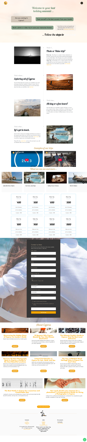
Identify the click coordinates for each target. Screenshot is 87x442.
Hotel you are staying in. (36, 295)
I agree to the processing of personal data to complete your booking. (43, 304)
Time (32, 279)
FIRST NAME (34, 250)
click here (31, 87)
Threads (43, 424)
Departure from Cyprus (35, 289)
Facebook (43, 422)
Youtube (43, 423)
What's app (27, 423)
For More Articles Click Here (43, 406)
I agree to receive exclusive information (40, 301)
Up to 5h (35, 280)
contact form (23, 141)
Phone (27, 424)
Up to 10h (41, 280)
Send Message (43, 312)
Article (14, 346)
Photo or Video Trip (35, 273)
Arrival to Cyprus (34, 284)
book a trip (70, 34)
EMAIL (32, 262)
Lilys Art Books (60, 423)
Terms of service (27, 429)
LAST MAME (34, 256)
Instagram (43, 421)
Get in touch (36, 136)
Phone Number (34, 267)
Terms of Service (46, 319)
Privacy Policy (54, 319)
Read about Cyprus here (69, 29)
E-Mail (27, 422)
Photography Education (43, 425)
